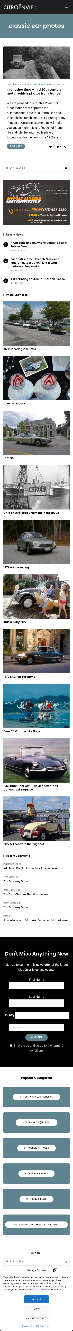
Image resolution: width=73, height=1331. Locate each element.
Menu (66, 6)
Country (9, 1015)
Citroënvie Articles (19, 84)
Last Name (36, 997)
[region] (36, 202)
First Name (36, 979)
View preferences (36, 1318)
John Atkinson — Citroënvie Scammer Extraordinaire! (35, 920)
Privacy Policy (42, 1326)
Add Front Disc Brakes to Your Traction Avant (31, 868)
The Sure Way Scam (15, 881)
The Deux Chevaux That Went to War (26, 894)
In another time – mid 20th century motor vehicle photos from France (34, 92)
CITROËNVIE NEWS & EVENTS (48, 84)
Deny (37, 1309)
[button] (55, 1270)
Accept (36, 1299)
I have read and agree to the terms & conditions (38, 1048)
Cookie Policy (28, 1326)
